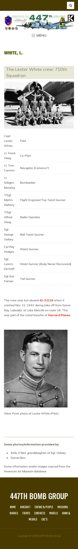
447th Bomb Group (39, 495)
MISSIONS (63, 507)
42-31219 (46, 300)
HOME (13, 507)
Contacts (39, 513)
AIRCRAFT (25, 507)
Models (53, 513)
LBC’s (44, 519)
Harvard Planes (59, 315)
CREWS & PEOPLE (44, 507)
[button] (39, 35)
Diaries (14, 513)
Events (26, 513)
